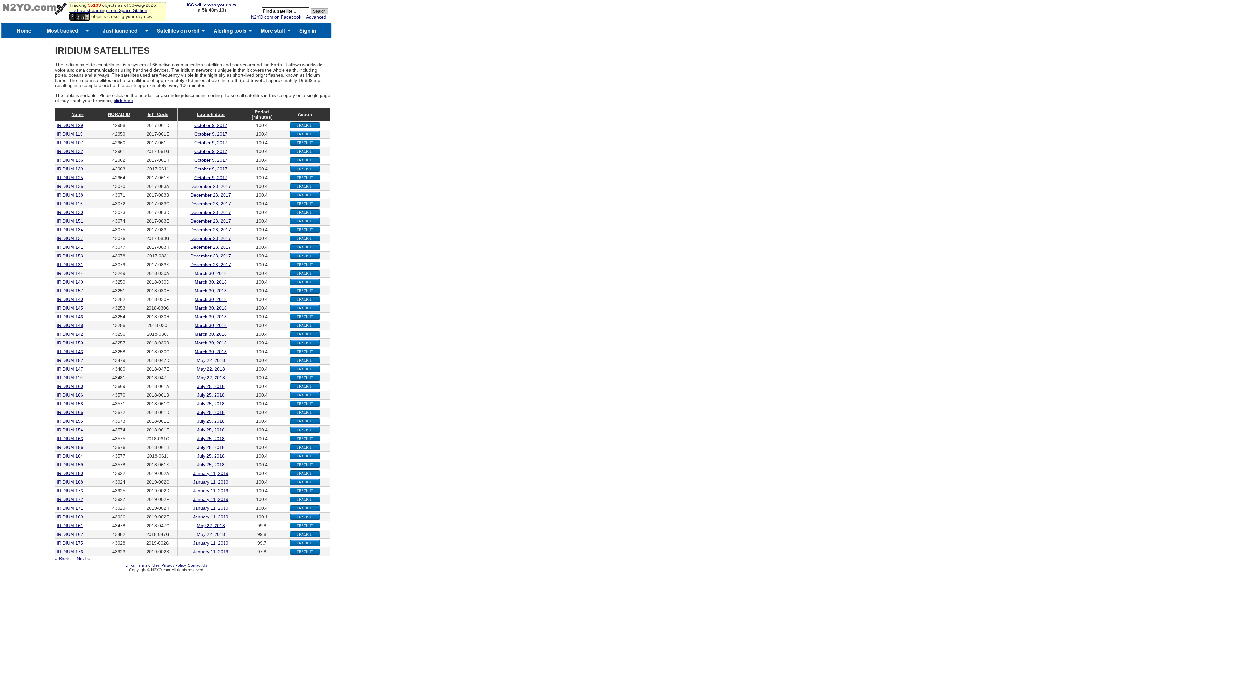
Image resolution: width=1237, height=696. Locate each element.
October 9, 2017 (210, 125)
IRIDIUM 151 (70, 221)
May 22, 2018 (211, 360)
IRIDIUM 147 (70, 369)
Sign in (307, 30)
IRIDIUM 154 (70, 429)
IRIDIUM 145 (70, 308)
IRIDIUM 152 (70, 360)
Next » (83, 558)
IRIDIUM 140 (70, 299)
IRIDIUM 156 (70, 447)
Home (24, 30)
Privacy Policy (173, 565)
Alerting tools (230, 30)
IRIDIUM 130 (70, 212)
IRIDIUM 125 (70, 177)
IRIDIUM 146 (70, 316)
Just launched (120, 30)
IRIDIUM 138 (70, 195)
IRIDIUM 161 (70, 525)
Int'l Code (158, 114)
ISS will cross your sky (211, 4)
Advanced (316, 17)
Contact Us (197, 565)
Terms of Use (148, 565)
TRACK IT (305, 125)
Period (262, 111)
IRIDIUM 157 (70, 290)
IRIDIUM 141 (70, 247)
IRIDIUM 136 (70, 160)
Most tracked (62, 30)
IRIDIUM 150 (70, 342)
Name (78, 114)
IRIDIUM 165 (70, 412)
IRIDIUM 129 (70, 125)
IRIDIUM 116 (70, 203)
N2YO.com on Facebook (276, 17)
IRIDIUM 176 (70, 551)
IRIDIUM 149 (70, 282)
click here (123, 100)
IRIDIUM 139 (70, 168)
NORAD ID (119, 114)
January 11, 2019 (210, 473)
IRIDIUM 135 (70, 186)
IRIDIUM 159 (70, 464)
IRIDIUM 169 (70, 516)
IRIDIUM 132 (70, 151)
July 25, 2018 (211, 386)
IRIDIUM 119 (70, 134)
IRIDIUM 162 (70, 534)
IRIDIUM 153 (70, 255)
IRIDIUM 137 (70, 238)
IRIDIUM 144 (70, 273)
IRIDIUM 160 (70, 386)
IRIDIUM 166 (70, 395)
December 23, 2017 (210, 186)
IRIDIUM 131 (70, 264)
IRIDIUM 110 (70, 377)
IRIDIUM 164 (70, 456)
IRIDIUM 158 (70, 403)
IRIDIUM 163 (70, 438)
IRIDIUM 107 (70, 142)
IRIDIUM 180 (70, 473)
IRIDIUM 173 (70, 490)
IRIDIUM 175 (70, 543)
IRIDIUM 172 (70, 499)
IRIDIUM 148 (70, 325)
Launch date (211, 114)
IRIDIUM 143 (70, 351)
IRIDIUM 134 (70, 229)
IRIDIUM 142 (70, 334)
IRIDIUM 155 (70, 421)
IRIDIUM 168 (70, 482)
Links (130, 565)
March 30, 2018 (211, 273)
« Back (62, 558)
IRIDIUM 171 (70, 508)
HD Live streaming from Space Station (108, 10)
